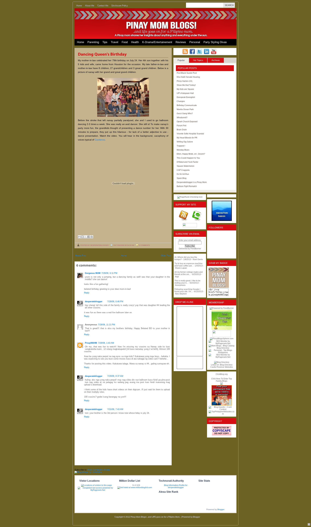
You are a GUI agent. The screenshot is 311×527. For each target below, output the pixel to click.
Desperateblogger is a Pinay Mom (192, 182)
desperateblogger (93, 301)
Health (135, 42)
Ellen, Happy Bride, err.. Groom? (191, 154)
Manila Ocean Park (185, 109)
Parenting (93, 42)
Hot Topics (198, 60)
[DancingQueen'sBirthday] (102, 54)
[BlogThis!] (82, 236)
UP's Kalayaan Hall (185, 93)
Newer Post (80, 255)
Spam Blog (181, 178)
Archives (216, 60)
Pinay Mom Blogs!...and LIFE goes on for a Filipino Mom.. (155, 517)
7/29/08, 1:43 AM (106, 343)
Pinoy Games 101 (184, 81)
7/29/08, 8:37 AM (115, 376)
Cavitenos (100, 139)
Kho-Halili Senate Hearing (188, 77)
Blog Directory (226, 365)
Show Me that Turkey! (186, 85)
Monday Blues (183, 150)
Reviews (181, 42)
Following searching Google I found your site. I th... (187, 290)
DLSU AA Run (183, 174)
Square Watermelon (185, 166)
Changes (181, 101)
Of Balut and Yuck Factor (187, 162)
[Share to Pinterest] (91, 236)
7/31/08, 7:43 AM (115, 409)
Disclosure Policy (119, 5)
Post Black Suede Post (187, 73)
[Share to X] (85, 236)
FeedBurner (195, 248)
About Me (89, 5)
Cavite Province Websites (221, 367)
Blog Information (171, 485)
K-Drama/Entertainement (157, 42)
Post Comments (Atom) (99, 470)
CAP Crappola (183, 170)
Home (79, 5)
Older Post (166, 255)
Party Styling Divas (215, 42)
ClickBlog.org (222, 374)
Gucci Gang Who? (185, 113)
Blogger (220, 509)
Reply (86, 293)
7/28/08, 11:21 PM (106, 324)
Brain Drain (182, 130)
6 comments (144, 245)
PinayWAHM (91, 343)
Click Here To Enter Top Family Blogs (221, 380)
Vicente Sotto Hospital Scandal (190, 134)
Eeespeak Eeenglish (186, 97)
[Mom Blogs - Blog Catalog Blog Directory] (222, 348)
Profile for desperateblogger (178, 486)
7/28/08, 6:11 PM (109, 273)
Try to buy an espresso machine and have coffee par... (188, 264)
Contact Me (102, 5)
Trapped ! (181, 146)
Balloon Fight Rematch (187, 186)
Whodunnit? (182, 117)
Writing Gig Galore (185, 142)
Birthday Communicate (187, 105)
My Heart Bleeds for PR (187, 138)
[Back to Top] (309, 524)
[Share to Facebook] (88, 236)
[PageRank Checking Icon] (189, 197)
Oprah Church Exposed (187, 121)
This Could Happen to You (188, 158)
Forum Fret (181, 125)
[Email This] (79, 236)
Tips (104, 42)
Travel (114, 42)
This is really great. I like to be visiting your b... (187, 282)
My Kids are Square (185, 89)
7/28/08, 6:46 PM (115, 301)
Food (125, 42)
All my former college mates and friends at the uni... (188, 273)
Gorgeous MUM (92, 273)
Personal (194, 42)
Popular (181, 60)
